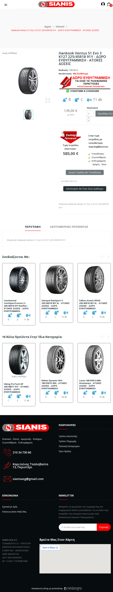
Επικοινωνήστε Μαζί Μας (14, 511)
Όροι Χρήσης (65, 451)
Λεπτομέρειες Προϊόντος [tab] (69, 227)
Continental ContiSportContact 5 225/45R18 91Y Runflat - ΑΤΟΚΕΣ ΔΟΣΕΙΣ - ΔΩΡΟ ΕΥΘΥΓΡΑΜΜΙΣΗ (16, 305)
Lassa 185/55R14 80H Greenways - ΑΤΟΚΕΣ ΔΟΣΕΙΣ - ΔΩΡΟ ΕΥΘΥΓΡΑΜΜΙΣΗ (90, 384)
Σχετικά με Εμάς (9, 506)
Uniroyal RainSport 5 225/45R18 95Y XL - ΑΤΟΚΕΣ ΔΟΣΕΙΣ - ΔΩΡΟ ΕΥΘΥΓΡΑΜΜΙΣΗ (55, 304)
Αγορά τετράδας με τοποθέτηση (85, 172)
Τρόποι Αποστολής (68, 436)
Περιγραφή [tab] (33, 227)
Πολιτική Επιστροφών (69, 446)
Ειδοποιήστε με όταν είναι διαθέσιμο (84, 188)
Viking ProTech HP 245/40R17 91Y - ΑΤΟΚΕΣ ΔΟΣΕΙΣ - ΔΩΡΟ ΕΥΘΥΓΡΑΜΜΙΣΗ (16, 388)
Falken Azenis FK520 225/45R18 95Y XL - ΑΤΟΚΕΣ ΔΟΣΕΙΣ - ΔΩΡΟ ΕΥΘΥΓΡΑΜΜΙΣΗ (93, 304)
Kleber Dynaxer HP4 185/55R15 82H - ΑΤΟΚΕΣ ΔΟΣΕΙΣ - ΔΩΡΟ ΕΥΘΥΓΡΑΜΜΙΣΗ (54, 384)
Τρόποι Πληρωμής (67, 441)
